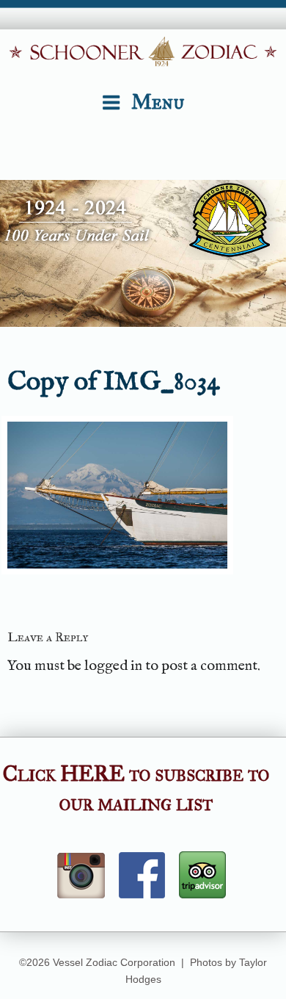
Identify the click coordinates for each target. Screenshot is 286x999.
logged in (113, 666)
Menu (158, 102)
